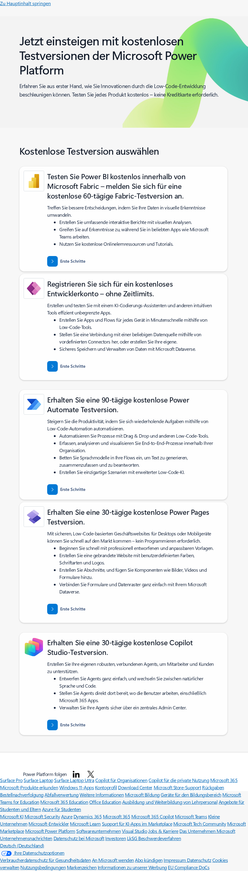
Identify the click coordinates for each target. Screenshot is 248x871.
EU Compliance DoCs (188, 867)
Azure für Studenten (61, 809)
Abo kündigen (148, 860)
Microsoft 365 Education (64, 802)
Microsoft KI (11, 816)
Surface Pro (11, 780)
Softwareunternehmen (98, 831)
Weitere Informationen (102, 794)
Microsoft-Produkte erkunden (29, 787)
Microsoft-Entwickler (48, 823)
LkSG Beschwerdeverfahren (154, 838)
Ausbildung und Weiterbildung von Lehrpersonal (169, 802)
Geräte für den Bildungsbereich (191, 794)
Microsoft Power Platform (50, 831)
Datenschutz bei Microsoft (79, 838)
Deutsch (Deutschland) (22, 845)
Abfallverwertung (61, 794)
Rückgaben (213, 787)
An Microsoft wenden (113, 860)
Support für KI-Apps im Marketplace (137, 823)
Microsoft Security (42, 816)
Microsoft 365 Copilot (152, 816)
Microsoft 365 (116, 816)
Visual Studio (134, 831)
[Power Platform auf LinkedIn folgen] (76, 774)
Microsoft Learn (85, 823)
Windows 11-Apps (76, 787)
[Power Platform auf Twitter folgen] (91, 774)
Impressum (175, 860)
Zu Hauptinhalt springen (25, 3)
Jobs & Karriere (163, 831)
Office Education (105, 802)
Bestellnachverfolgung (22, 794)
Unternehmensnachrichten (26, 838)
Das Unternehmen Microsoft (207, 831)
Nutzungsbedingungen (43, 867)
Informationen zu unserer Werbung (132, 867)
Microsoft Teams (191, 816)
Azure (67, 816)
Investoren (115, 838)
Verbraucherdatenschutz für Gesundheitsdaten (45, 860)
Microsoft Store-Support (177, 787)
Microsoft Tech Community (199, 823)
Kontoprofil (106, 787)
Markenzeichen (82, 867)
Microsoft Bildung (142, 794)
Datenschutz (199, 860)
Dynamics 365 (87, 816)
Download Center (135, 787)
